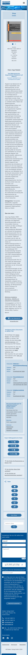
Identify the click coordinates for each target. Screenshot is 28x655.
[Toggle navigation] (24, 3)
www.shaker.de (8, 624)
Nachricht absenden (14, 603)
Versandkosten (14, 321)
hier (21, 596)
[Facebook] (8, 638)
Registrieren (9, 427)
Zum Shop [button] (14, 515)
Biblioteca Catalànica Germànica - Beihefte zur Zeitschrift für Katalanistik (12, 298)
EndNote (12, 454)
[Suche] (14, 526)
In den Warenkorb (15, 318)
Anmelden (9, 428)
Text (12, 442)
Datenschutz (5, 644)
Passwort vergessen (12, 430)
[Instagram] (12, 638)
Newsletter (23, 644)
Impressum (14, 644)
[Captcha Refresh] (22, 565)
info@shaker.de (8, 622)
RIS (12, 450)
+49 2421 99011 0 (9, 618)
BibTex (12, 446)
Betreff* (5, 541)
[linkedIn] (3, 638)
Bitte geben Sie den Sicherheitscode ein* (13, 570)
